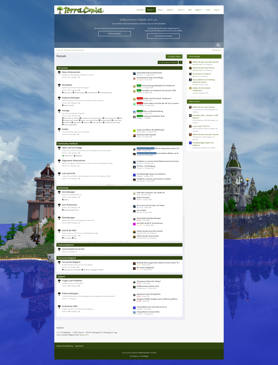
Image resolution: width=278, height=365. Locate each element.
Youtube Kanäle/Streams (71, 210)
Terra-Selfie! (141, 210)
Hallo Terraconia (143, 197)
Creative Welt (117, 120)
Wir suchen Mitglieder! (145, 267)
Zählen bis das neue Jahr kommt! (150, 231)
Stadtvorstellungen (71, 97)
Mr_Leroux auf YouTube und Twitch (151, 205)
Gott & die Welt (69, 230)
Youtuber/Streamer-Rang (112, 122)
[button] (180, 62)
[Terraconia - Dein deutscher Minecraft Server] (80, 9)
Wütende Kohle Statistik (146, 135)
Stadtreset (86, 122)
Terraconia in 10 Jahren (202, 74)
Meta (75, 238)
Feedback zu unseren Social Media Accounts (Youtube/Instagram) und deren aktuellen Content (158, 161)
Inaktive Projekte (69, 105)
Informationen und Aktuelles (72, 270)
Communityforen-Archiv (73, 249)
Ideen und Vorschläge (72, 147)
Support (61, 276)
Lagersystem (77, 122)
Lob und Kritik (68, 173)
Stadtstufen (67, 122)
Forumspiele (67, 238)
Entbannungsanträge (70, 125)
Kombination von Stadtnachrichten (91, 118)
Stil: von (139, 356)
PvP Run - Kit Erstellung (146, 166)
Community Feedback (68, 143)
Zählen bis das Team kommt (148, 236)
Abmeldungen (68, 217)
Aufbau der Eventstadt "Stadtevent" (157, 98)
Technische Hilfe (69, 306)
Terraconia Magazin (67, 258)
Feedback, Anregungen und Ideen (93, 270)
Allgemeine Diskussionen (73, 160)
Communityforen (97, 122)
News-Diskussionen (71, 72)
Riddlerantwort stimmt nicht (148, 286)
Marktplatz (67, 85)
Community (63, 187)
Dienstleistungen (79, 93)
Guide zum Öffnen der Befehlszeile (150, 130)
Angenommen (68, 156)
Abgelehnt (79, 156)
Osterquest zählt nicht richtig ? (149, 281)
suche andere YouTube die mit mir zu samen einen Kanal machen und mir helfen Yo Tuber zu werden (161, 103)
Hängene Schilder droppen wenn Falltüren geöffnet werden (158, 299)
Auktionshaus (68, 93)
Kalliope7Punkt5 (197, 64)
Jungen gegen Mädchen (201, 126)
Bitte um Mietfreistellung (153, 111)
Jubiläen (66, 200)
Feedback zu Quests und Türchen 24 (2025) (154, 179)
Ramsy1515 (83, 335)
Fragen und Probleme (72, 280)
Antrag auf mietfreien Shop (154, 116)
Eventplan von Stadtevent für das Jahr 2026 (159, 90)
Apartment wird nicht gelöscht (149, 294)
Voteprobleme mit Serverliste (148, 312)
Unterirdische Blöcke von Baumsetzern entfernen (168, 153)
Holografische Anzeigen (71, 120)
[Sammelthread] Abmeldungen (149, 218)
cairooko (195, 93)
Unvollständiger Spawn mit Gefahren (151, 174)
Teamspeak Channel (110, 118)
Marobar (195, 76)
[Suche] (218, 45)
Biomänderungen (105, 120)
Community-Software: (139, 353)
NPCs (120, 118)
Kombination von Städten (71, 118)
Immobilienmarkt (92, 93)
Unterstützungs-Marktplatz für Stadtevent (158, 85)
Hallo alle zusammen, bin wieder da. (151, 192)
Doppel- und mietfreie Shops (89, 120)
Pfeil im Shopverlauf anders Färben (167, 148)
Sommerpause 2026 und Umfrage (150, 77)
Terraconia (63, 68)
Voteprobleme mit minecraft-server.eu (152, 307)
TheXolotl (195, 85)
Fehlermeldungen (70, 293)
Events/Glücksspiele (106, 93)
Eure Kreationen (69, 204)
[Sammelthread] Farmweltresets (149, 73)
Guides (65, 129)
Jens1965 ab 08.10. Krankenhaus (150, 223)
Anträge (65, 110)
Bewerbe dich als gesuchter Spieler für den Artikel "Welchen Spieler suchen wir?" (158, 263)
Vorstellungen (68, 192)
